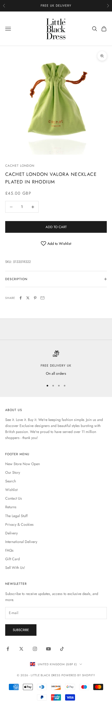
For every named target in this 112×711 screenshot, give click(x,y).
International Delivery (21, 541)
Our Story (12, 472)
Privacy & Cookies (19, 524)
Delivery (11, 533)
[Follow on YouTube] (48, 648)
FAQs (9, 550)
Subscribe (21, 629)
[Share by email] (42, 298)
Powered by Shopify (78, 675)
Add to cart (56, 226)
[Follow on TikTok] (62, 648)
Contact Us (13, 498)
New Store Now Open (22, 463)
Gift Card (12, 559)
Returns (10, 507)
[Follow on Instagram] (35, 648)
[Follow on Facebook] (7, 648)
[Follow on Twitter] (21, 648)
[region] (56, 363)
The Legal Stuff (16, 515)
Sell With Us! (15, 567)
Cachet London (19, 165)
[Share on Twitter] (28, 298)
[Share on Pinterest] (35, 298)
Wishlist (11, 489)
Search (10, 481)
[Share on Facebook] (20, 298)
